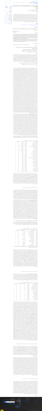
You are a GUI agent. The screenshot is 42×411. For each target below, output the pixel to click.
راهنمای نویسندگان (18, 2)
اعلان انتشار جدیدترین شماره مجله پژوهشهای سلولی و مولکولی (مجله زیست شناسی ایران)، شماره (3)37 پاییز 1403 (25, 400)
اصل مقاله (36, 45)
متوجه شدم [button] (2, 410)
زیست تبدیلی (33, 24)
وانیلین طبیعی (36, 24)
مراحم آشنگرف (36, 9)
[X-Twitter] (12, 403)
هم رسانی (10, 17)
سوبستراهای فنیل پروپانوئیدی (24, 24)
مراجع (36, 395)
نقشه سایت (37, 402)
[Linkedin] (11, 403)
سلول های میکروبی (29, 24)
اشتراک (5, 401)
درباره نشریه (37, 399)
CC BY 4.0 (20, 407)
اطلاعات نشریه (22, 2)
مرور (25, 2)
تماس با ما (9, 3)
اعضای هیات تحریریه (36, 400)
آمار (10, 20)
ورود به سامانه (10, 0)
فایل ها (10, 11)
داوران (11, 2)
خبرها (6, 2)
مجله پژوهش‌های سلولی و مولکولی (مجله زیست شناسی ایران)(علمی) (34, 2)
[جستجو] (5, 2)
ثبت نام (5, 0)
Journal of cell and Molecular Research (18, 406)
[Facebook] (14, 403)
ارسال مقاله (14, 3)
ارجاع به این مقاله (9, 19)
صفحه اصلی (28, 3)
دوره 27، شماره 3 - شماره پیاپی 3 (6, 6)
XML (10, 12)
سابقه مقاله (10, 15)
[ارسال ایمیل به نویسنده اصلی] (34, 9)
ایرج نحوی (33, 9)
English (36, 0)
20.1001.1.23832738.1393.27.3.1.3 (33, 25)
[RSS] (9, 403)
